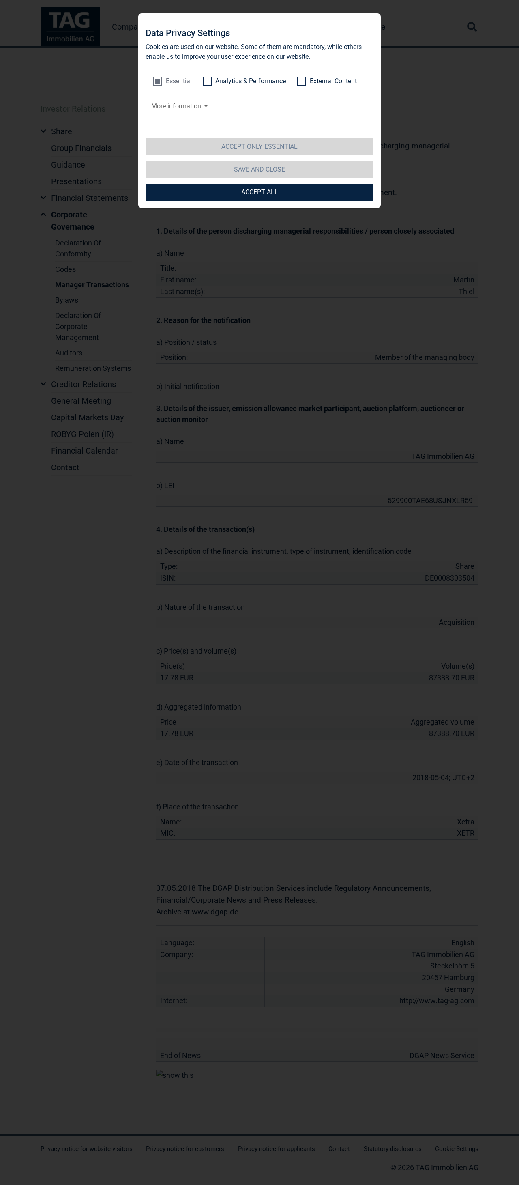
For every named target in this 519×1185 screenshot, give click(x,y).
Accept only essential (259, 147)
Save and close (259, 169)
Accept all (259, 192)
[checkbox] (172, 81)
